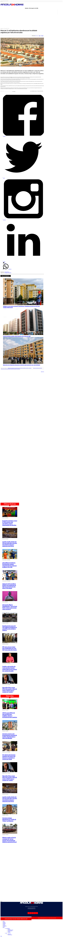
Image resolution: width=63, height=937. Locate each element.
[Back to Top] (1, 901)
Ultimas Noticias (6, 271)
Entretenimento (10, 930)
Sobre (6, 933)
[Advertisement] (31, 22)
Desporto (4, 925)
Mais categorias (7, 928)
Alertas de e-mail (24, 918)
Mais (3, 927)
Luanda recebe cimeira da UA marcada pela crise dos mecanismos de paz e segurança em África (9, 544)
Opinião (4, 924)
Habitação (9, 272)
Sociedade (4, 922)
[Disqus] (22, 426)
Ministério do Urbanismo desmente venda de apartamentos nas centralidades (21, 365)
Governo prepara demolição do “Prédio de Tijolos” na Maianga (9, 819)
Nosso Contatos (10, 934)
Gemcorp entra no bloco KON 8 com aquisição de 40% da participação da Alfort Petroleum (9, 586)
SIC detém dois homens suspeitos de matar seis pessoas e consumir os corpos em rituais (8, 757)
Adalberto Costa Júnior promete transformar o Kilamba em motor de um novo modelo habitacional (21, 307)
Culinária (9, 932)
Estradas (6, 272)
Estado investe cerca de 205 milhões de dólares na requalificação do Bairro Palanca (9, 628)
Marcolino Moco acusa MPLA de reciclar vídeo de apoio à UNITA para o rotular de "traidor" (9, 690)
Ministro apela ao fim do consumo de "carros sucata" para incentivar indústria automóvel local (9, 840)
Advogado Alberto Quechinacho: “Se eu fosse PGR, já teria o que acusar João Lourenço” (9, 607)
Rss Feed (14, 918)
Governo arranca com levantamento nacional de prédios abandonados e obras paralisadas (9, 736)
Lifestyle (9, 931)
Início (3, 921)
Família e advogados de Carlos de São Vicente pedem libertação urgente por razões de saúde (9, 669)
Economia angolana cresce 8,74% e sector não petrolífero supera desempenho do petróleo (9, 523)
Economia (4, 923)
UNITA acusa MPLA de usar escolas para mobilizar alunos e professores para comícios (9, 715)
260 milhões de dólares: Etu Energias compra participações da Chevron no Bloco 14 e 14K (9, 565)
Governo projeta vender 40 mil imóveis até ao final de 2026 (16, 336)
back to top (42, 371)
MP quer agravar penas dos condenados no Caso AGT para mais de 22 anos (9, 648)
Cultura (4, 926)
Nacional (9, 929)
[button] (1, 936)
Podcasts (18, 918)
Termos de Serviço (8, 918)
